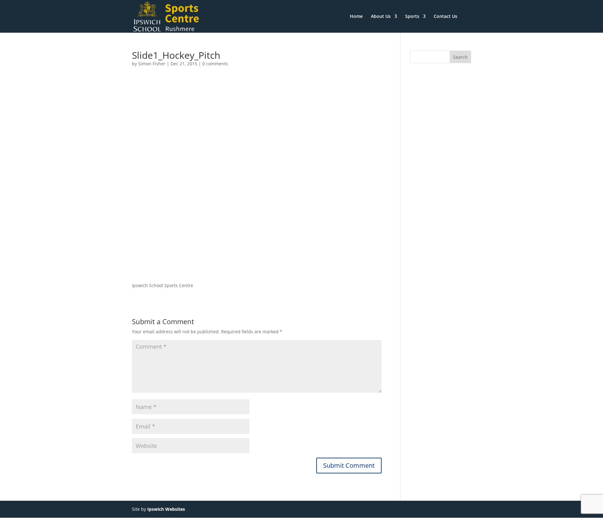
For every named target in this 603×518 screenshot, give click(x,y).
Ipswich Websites (166, 509)
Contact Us (445, 16)
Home (356, 16)
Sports (412, 16)
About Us (381, 16)
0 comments (215, 64)
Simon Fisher (152, 64)
